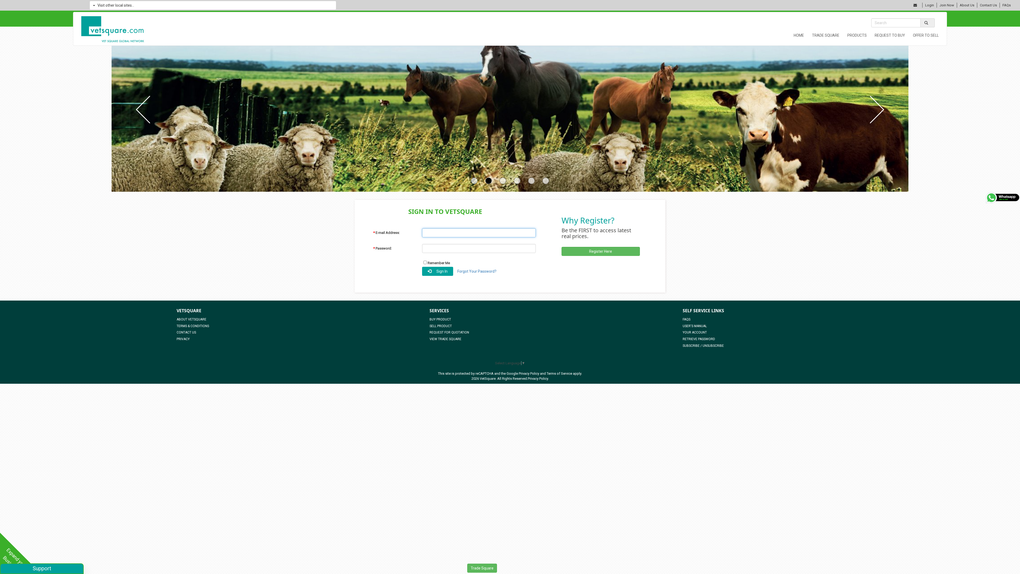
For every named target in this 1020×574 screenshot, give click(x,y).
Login (929, 5)
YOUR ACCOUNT (695, 332)
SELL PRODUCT (441, 326)
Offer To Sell (926, 35)
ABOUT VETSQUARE (191, 319)
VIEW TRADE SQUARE (445, 339)
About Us (967, 5)
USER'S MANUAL (695, 326)
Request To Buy (890, 35)
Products (857, 35)
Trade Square (825, 35)
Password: (382, 248)
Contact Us (988, 5)
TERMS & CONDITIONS (193, 326)
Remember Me (438, 263)
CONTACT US (186, 332)
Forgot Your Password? (476, 271)
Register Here (600, 251)
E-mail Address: (386, 233)
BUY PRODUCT (440, 319)
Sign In (441, 271)
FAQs (1006, 5)
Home (799, 35)
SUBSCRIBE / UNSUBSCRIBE (703, 346)
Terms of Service (559, 373)
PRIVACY (183, 339)
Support (42, 568)
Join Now (947, 5)
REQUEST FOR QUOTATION (449, 332)
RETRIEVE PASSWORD (699, 339)
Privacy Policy (529, 373)
